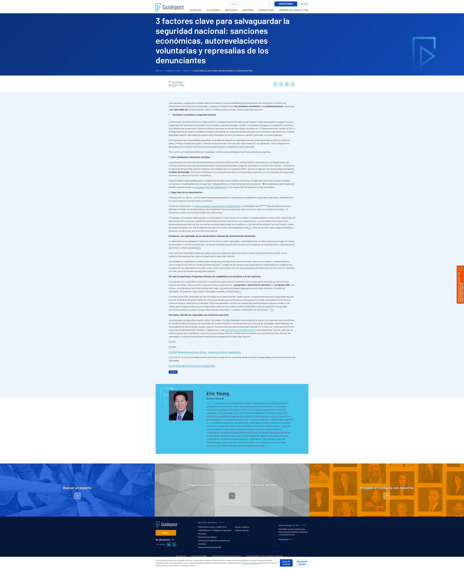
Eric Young (177, 82)
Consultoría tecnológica (207, 537)
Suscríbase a (284, 539)
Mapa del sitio (181, 556)
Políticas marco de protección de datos (226, 556)
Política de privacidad (199, 556)
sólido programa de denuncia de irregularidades (217, 206)
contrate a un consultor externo (240, 330)
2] (171, 346)
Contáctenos (286, 4)
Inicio (159, 71)
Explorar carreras (242, 530)
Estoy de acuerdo (286, 562)
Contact (165, 533)
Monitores (202, 534)
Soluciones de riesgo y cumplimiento (212, 527)
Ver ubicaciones (163, 540)
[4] (239, 291)
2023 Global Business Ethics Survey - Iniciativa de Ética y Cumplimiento (206, 352)
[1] (254, 221)
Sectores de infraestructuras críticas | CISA (193, 365)
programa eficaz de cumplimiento (210, 187)
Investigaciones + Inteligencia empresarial (214, 530)
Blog (186, 71)
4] (171, 357)
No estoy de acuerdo (302, 562)
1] (170, 341)
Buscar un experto (242, 527)
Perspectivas (172, 71)
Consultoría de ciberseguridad (209, 547)
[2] (249, 227)
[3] (199, 247)
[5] (272, 309)
